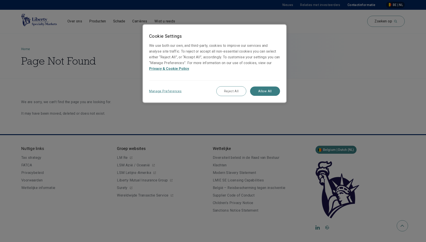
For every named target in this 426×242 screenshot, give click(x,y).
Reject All (231, 91)
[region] (214, 63)
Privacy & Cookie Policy (169, 69)
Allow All (265, 91)
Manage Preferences (165, 91)
